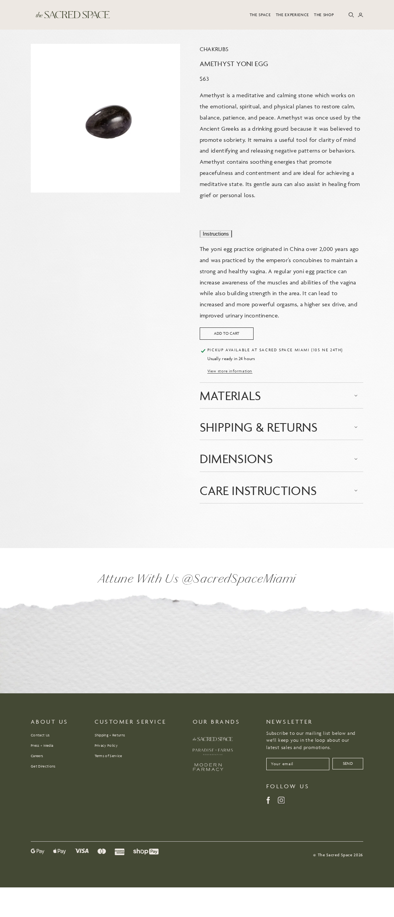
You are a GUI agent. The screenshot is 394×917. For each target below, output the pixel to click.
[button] (260, 15)
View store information (229, 371)
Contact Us (40, 735)
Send (348, 763)
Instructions (216, 234)
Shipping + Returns (110, 735)
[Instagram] (281, 800)
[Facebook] (268, 800)
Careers (37, 756)
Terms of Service (108, 756)
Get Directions (43, 766)
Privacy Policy (106, 745)
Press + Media (42, 745)
